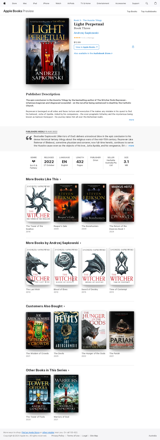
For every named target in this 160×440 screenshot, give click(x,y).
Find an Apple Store (31, 432)
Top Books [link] (132, 11)
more (131, 120)
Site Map (94, 436)
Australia (153, 436)
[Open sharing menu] (133, 47)
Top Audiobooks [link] (149, 11)
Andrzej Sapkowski (86, 32)
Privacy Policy (58, 436)
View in (85, 47)
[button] (146, 3)
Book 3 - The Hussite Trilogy (88, 20)
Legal (84, 436)
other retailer (48, 432)
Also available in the (92, 53)
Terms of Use (73, 436)
